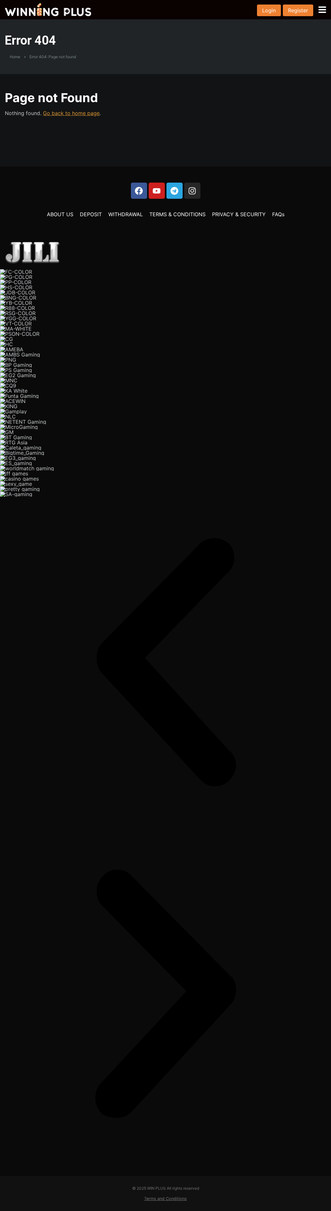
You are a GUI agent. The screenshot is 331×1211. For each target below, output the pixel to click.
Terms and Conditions (165, 1198)
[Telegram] (174, 191)
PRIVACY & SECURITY (239, 214)
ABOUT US (60, 214)
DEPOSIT (91, 214)
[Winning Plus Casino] (48, 9)
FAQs (278, 214)
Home (15, 56)
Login (269, 10)
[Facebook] (139, 191)
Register (298, 10)
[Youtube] (157, 191)
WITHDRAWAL (125, 214)
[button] (165, 662)
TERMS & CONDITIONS (177, 214)
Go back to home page (71, 113)
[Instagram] (192, 191)
